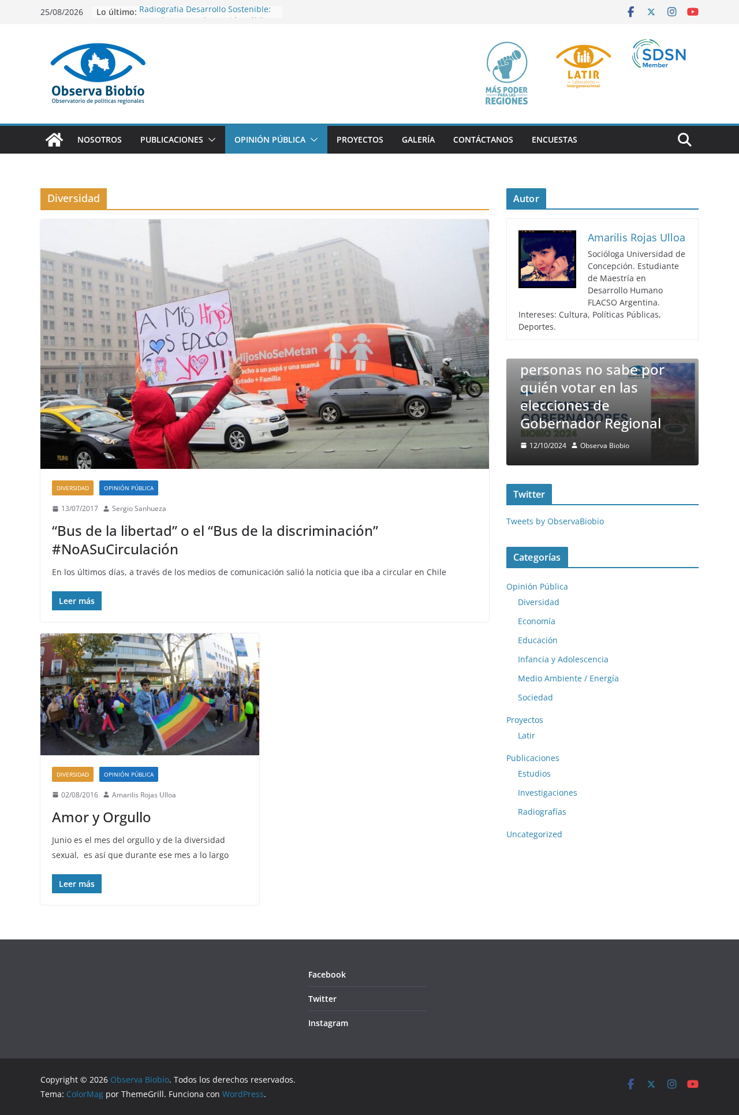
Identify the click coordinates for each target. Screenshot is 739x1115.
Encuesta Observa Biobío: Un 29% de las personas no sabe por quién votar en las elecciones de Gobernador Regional (592, 377)
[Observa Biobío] (54, 140)
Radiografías (542, 811)
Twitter (322, 998)
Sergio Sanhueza (139, 508)
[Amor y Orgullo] (149, 694)
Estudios (534, 773)
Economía (536, 621)
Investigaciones (547, 792)
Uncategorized (534, 834)
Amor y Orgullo (101, 816)
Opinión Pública (269, 139)
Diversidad (73, 488)
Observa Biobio (604, 445)
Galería (418, 139)
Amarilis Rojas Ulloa (144, 795)
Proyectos (360, 139)
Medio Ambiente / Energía (568, 678)
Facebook (327, 974)
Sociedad (535, 697)
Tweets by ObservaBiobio (555, 521)
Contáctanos (483, 139)
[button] (209, 140)
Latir (526, 735)
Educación (538, 640)
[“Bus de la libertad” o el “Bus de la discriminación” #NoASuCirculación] (264, 344)
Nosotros (99, 139)
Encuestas (554, 139)
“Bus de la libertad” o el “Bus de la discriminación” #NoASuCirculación (215, 539)
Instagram (328, 1022)
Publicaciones (171, 139)
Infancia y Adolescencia (563, 659)
